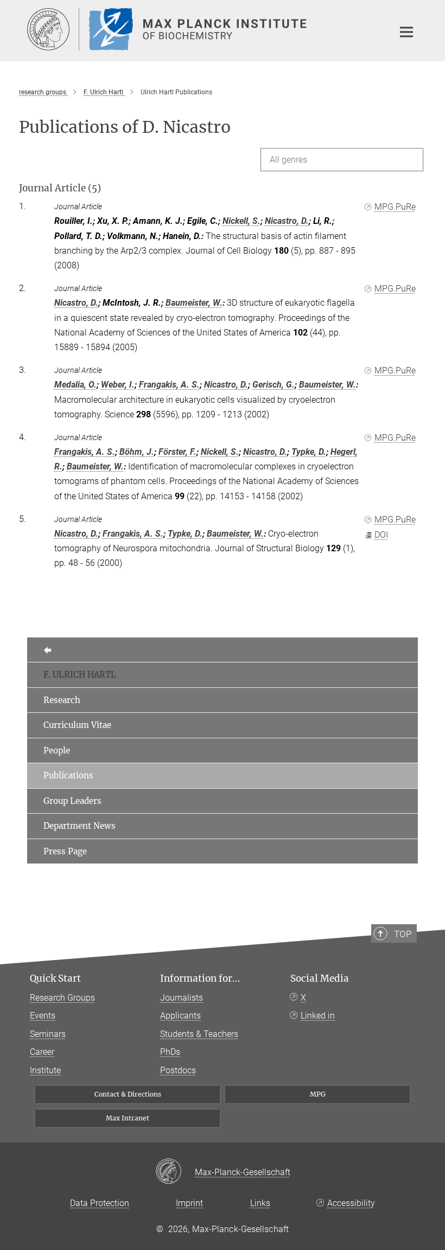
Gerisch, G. (273, 384)
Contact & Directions (127, 1094)
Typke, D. (308, 452)
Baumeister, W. (194, 303)
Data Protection (99, 1203)
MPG (318, 1094)
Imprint (189, 1203)
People (56, 750)
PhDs (170, 1052)
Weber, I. (118, 384)
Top (402, 934)
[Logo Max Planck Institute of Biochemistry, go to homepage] (203, 29)
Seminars (48, 1034)
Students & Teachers (199, 1034)
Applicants (180, 1015)
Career (42, 1052)
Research (61, 700)
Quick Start (55, 978)
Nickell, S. (241, 221)
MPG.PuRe (395, 207)
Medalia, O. (75, 384)
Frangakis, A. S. (169, 384)
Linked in (318, 1015)
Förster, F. (177, 452)
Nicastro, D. (287, 221)
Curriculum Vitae (77, 725)
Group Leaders (72, 801)
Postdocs (178, 1070)
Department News (79, 826)
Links (260, 1203)
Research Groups (62, 998)
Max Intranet (127, 1118)
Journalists (181, 998)
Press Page (65, 851)
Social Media (319, 978)
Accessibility (351, 1203)
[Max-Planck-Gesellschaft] (175, 1172)
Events (42, 1015)
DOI (381, 535)
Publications (68, 775)
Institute (45, 1070)
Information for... (200, 978)
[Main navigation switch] (406, 32)
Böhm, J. (136, 452)
